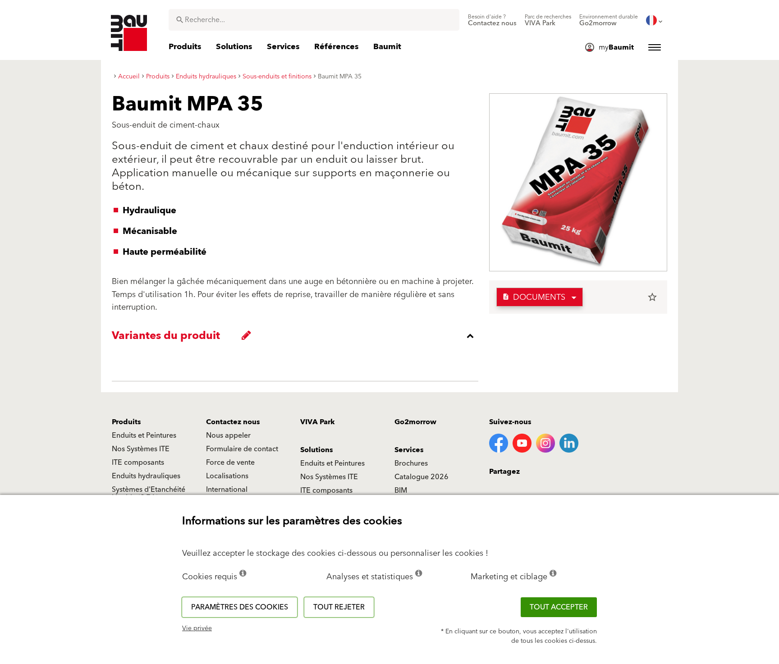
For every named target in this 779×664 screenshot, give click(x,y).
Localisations (227, 476)
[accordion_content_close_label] (297, 335)
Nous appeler (228, 435)
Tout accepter (559, 607)
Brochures (411, 463)
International (226, 489)
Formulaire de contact (242, 449)
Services (409, 450)
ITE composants (138, 462)
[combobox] (314, 20)
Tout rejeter (339, 607)
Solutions (316, 450)
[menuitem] (492, 20)
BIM (400, 490)
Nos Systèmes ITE (141, 449)
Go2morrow (415, 422)
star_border (652, 297)
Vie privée (197, 628)
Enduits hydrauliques (146, 476)
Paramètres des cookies (239, 607)
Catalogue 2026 (421, 477)
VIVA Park (317, 422)
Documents (533, 297)
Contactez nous (233, 422)
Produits (126, 422)
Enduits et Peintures (144, 435)
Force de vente (230, 462)
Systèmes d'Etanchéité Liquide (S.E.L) (148, 493)
